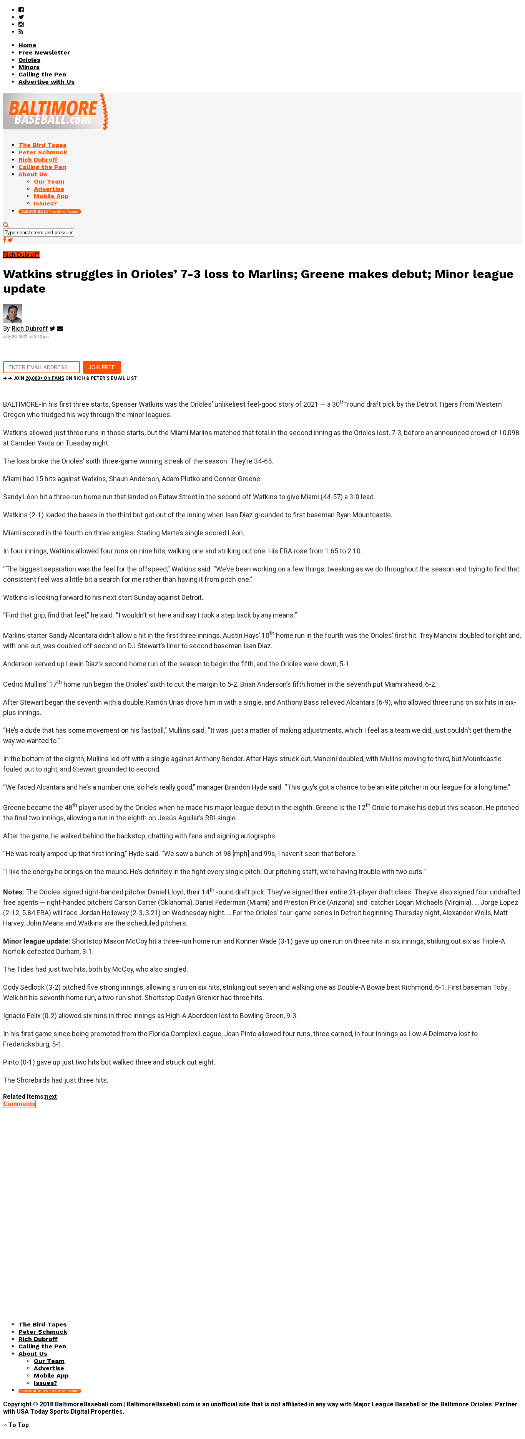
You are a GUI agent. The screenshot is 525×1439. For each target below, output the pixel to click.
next (51, 1096)
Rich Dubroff (30, 328)
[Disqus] (262, 1204)
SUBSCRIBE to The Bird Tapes (49, 211)
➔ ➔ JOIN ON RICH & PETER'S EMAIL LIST (70, 378)
